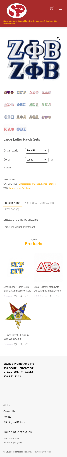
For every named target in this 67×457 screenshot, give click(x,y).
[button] (58, 38)
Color (6, 159)
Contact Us (9, 411)
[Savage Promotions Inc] (17, 10)
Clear (53, 160)
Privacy (7, 416)
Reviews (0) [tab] (12, 209)
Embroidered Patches (29, 184)
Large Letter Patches (19, 188)
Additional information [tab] (39, 203)
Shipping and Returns (14, 422)
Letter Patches (48, 184)
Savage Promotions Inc (16, 452)
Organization (11, 150)
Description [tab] (12, 203)
